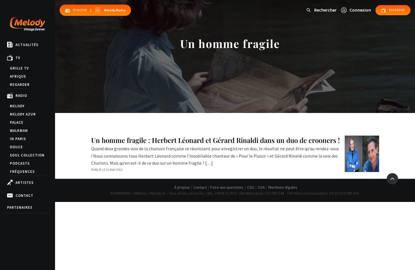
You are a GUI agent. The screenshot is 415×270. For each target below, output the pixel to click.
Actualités (27, 44)
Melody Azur (23, 114)
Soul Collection (27, 155)
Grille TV (19, 68)
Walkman (19, 130)
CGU (250, 187)
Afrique (18, 76)
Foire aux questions (226, 187)
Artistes (25, 182)
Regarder (20, 84)
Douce (16, 147)
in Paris (18, 138)
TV (18, 57)
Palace (16, 122)
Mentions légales (282, 187)
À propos (182, 187)
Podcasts (20, 163)
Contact (24, 195)
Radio (21, 95)
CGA (261, 187)
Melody (17, 106)
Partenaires (19, 207)
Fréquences (22, 171)
